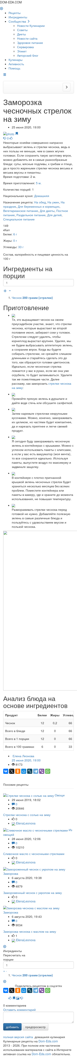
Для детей (54, 215)
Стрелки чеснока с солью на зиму (26, 815)
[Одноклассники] (17, 771)
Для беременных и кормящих (38, 206)
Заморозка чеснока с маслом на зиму (29, 931)
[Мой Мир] (23, 771)
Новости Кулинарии (31, 25)
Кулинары (15, 60)
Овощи (60, 795)
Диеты (21, 34)
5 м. (38, 183)
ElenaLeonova (25, 823)
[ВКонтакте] (5, 771)
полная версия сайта (18, 1037)
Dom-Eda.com (48, 1041)
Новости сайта (27, 38)
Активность (16, 64)
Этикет (22, 51)
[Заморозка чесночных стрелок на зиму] (9, 133)
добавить (12, 1027)
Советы (22, 30)
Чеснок (32, 297)
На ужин (53, 202)
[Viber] (41, 771)
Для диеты (47, 211)
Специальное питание (19, 219)
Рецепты (15, 13)
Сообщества (18, 21)
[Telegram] (35, 771)
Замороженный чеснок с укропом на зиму (32, 893)
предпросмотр (35, 1027)
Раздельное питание (31, 215)
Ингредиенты (18, 17)
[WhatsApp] (47, 771)
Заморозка (10, 873)
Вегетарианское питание (20, 211)
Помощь (14, 68)
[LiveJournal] (29, 771)
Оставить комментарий (19, 1009)
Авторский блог (27, 55)
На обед (40, 202)
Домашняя (41, 196)
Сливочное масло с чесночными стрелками (33, 854)
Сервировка (25, 47)
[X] (11, 771)
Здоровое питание (30, 42)
